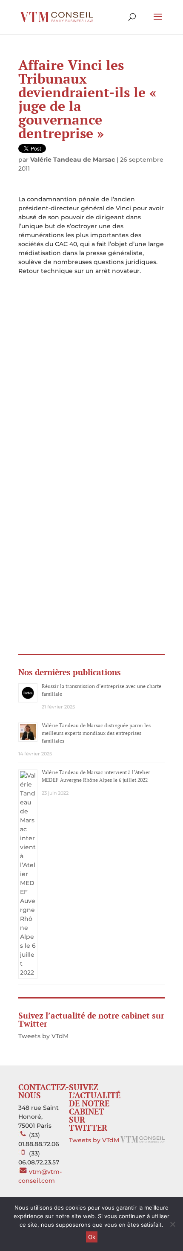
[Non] (172, 1224)
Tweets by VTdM (43, 1036)
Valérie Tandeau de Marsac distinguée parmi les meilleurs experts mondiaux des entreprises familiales (96, 733)
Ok (91, 1237)
